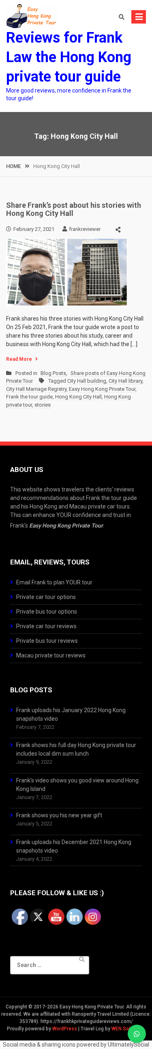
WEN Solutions (127, 1029)
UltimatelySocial (128, 1044)
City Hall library (125, 381)
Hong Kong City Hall (78, 397)
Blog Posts (53, 373)
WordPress (64, 1029)
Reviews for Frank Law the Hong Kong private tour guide (68, 57)
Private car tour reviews (46, 626)
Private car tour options (46, 597)
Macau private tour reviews (51, 655)
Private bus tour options (46, 611)
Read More (19, 359)
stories (42, 405)
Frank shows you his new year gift (59, 815)
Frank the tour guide (29, 397)
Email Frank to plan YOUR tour (54, 582)
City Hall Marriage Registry (36, 389)
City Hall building (86, 381)
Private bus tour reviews (47, 641)
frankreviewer (85, 229)
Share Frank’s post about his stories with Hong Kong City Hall (73, 209)
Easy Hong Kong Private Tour (102, 389)
